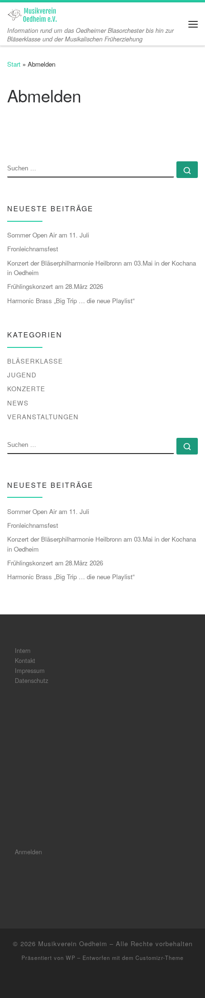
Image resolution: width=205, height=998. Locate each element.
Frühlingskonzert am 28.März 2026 (55, 286)
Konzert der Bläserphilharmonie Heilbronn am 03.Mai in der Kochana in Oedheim (101, 267)
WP (70, 957)
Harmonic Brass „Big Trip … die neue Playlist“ (70, 300)
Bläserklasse (35, 361)
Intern (23, 650)
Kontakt (25, 660)
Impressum (30, 670)
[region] (102, 765)
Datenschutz (31, 680)
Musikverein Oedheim (72, 943)
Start (13, 64)
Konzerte (26, 388)
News (18, 402)
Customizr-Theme (159, 957)
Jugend (22, 374)
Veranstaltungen (43, 416)
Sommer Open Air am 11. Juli (48, 234)
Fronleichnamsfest (32, 248)
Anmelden (28, 851)
